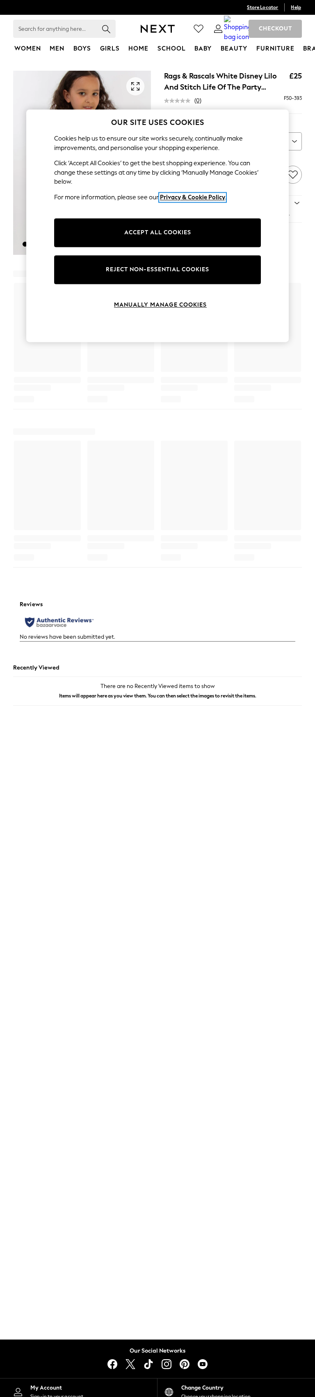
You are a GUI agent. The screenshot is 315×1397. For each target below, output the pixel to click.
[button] (25, 244)
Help (296, 7)
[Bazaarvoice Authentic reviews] (59, 622)
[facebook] (112, 1364)
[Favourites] (198, 29)
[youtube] (203, 1364)
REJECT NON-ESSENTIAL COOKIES (157, 269)
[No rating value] (179, 100)
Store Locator (262, 7)
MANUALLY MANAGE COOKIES (160, 305)
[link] (218, 29)
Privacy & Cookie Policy (192, 197)
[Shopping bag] (238, 29)
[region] (157, 225)
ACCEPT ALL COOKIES (157, 232)
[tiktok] (148, 1364)
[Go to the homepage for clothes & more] (158, 29)
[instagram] (167, 1364)
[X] (130, 1364)
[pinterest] (185, 1364)
